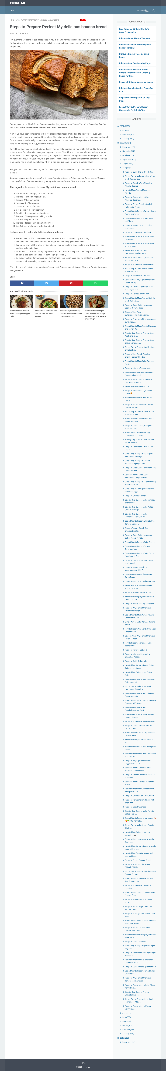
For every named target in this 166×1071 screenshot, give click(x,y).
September (129, 159)
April (126, 1021)
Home (12, 10)
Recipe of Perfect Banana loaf (137, 294)
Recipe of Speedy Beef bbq (135, 807)
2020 (125, 143)
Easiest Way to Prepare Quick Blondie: (140, 542)
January (128, 139)
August (127, 164)
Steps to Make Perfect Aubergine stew (140, 581)
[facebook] (22, 283)
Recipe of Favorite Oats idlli (136, 650)
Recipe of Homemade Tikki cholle (138, 232)
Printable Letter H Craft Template (134, 38)
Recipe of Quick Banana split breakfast (140, 967)
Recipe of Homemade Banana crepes (140, 721)
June (126, 1013)
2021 (125, 126)
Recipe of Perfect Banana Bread (138, 860)
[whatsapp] (95, 283)
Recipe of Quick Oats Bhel (135, 941)
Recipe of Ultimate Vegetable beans (136, 82)
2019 (124, 1038)
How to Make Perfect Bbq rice (137, 386)
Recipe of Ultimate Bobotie (135, 496)
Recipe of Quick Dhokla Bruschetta (139, 172)
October (128, 155)
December (128, 147)
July (126, 130)
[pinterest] (71, 283)
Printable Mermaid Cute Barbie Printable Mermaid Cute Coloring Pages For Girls (134, 72)
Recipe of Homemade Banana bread (139, 264)
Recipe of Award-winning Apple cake (139, 604)
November (129, 151)
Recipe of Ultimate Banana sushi (138, 368)
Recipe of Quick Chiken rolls (136, 661)
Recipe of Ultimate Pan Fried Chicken (139, 796)
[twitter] (46, 283)
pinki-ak (17, 3)
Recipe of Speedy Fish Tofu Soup (138, 276)
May (126, 1017)
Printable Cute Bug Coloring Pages (135, 63)
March (127, 1025)
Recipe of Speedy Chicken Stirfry (138, 592)
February (128, 134)
